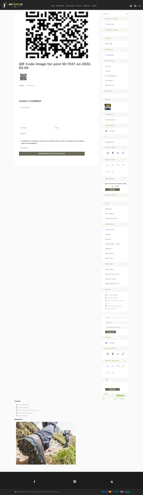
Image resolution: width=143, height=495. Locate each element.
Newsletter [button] (18, 419)
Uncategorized (109, 55)
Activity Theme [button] (110, 147)
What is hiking (109, 269)
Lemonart (56, 492)
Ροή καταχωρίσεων (111, 76)
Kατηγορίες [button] (109, 49)
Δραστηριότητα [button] (110, 348)
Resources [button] (109, 264)
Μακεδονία (108, 248)
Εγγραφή (108, 66)
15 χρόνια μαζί (109, 24)
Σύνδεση (108, 71)
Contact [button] (108, 289)
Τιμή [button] (106, 379)
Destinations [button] (109, 224)
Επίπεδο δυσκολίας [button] (112, 360)
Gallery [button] (107, 99)
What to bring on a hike (112, 274)
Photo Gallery (109, 213)
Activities (79, 5)
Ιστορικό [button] (108, 38)
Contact (94, 5)
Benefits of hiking (110, 279)
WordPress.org (109, 85)
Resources (87, 5)
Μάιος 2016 (108, 44)
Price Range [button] (109, 178)
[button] (115, 313)
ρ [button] (105, 136)
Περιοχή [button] (108, 337)
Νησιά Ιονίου (109, 258)
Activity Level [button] (110, 159)
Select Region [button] (110, 125)
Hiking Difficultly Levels (112, 283)
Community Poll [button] (111, 195)
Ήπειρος (107, 234)
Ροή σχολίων (109, 80)
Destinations (60, 5)
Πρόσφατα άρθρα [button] (111, 18)
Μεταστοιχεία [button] (110, 60)
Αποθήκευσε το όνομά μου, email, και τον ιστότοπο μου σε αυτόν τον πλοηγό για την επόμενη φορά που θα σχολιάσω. (52, 142)
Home (53, 5)
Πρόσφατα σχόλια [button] (111, 30)
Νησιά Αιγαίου (109, 253)
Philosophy (108, 209)
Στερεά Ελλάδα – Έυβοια (112, 244)
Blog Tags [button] (108, 91)
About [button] (107, 203)
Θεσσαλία (108, 239)
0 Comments (30, 85)
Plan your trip (70, 5)
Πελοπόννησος (109, 229)
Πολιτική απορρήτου (111, 218)
